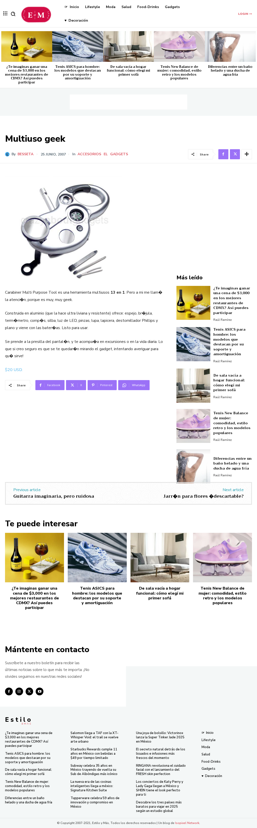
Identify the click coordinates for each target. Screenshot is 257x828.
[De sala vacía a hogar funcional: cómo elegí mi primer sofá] (128, 46)
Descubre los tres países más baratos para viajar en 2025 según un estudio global (159, 806)
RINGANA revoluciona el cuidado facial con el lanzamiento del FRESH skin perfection (161, 770)
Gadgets (119, 154)
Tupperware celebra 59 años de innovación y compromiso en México (95, 802)
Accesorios (89, 154)
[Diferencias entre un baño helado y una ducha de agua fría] (230, 46)
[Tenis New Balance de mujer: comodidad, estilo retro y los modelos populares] (179, 46)
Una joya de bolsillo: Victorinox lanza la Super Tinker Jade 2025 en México (160, 737)
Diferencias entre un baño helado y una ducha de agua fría (230, 70)
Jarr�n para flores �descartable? (203, 496)
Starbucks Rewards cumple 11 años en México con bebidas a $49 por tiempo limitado (94, 753)
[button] (13, 14)
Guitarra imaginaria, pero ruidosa (53, 496)
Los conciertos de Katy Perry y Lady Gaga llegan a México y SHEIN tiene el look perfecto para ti (159, 788)
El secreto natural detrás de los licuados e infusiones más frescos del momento (160, 753)
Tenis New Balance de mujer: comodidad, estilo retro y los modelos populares (179, 72)
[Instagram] (19, 691)
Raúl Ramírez (222, 320)
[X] (235, 154)
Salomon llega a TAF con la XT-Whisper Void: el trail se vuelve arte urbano (94, 737)
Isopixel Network (187, 823)
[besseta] (8, 154)
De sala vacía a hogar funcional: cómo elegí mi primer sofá (128, 70)
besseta (25, 154)
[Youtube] (39, 691)
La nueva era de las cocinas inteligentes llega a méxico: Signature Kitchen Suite (92, 786)
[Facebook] (223, 154)
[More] (246, 154)
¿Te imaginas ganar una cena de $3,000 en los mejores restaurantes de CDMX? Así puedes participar (26, 74)
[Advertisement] (128, 102)
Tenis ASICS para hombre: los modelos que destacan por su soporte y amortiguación (77, 72)
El (106, 154)
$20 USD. (14, 370)
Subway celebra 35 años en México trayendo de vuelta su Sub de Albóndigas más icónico (94, 770)
